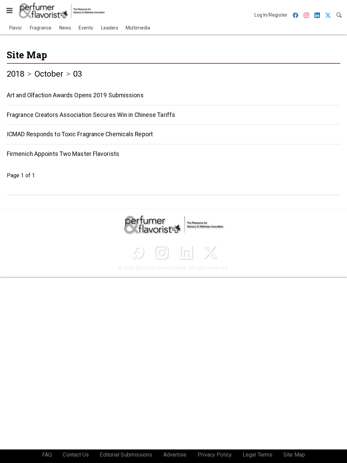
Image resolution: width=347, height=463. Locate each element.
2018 (15, 74)
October (49, 74)
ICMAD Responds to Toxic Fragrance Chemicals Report (80, 134)
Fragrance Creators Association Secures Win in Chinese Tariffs (91, 115)
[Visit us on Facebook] (137, 252)
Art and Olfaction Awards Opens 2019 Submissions (75, 95)
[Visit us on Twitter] (210, 252)
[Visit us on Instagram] (161, 252)
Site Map (27, 55)
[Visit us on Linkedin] (185, 252)
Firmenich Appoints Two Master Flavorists (63, 153)
